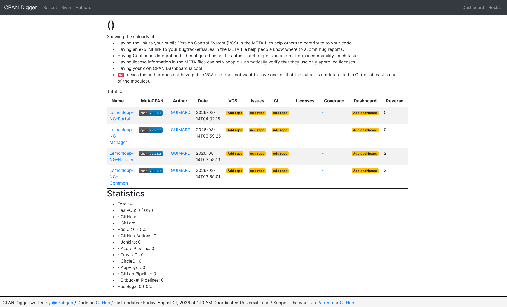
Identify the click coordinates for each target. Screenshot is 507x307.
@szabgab (62, 302)
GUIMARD (181, 112)
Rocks (495, 7)
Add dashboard (365, 113)
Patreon (325, 302)
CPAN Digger (20, 7)
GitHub (103, 302)
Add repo (235, 113)
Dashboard (473, 7)
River (66, 7)
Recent (50, 7)
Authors (83, 7)
